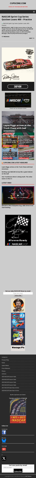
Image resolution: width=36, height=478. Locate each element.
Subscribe (18, 295)
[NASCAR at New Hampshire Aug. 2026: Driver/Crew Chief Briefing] (18, 195)
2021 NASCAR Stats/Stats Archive (10, 388)
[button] (34, 11)
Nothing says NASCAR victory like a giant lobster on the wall (10, 141)
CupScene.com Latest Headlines (15, 163)
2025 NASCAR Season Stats (9, 376)
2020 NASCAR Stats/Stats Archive (10, 390)
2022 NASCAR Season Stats (9, 385)
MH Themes (28, 476)
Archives (4, 374)
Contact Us (4, 357)
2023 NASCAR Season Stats (9, 382)
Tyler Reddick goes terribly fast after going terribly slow (9, 154)
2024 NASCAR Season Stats (9, 379)
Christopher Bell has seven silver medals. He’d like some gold (25, 154)
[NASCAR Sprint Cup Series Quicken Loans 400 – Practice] (18, 25)
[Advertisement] (18, 270)
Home (3, 362)
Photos (4, 371)
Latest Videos (5, 365)
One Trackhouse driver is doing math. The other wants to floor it (25, 141)
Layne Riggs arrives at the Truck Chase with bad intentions (17, 128)
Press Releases (6, 368)
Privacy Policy (5, 360)
